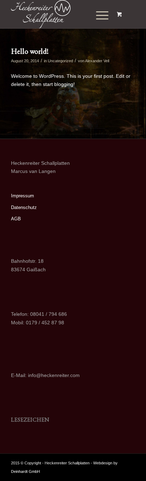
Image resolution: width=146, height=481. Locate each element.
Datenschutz (24, 207)
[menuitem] (99, 15)
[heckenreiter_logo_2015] (60, 14)
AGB (16, 218)
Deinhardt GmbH (25, 471)
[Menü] (97, 15)
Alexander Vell (97, 61)
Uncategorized (60, 61)
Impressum (22, 195)
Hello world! (30, 51)
